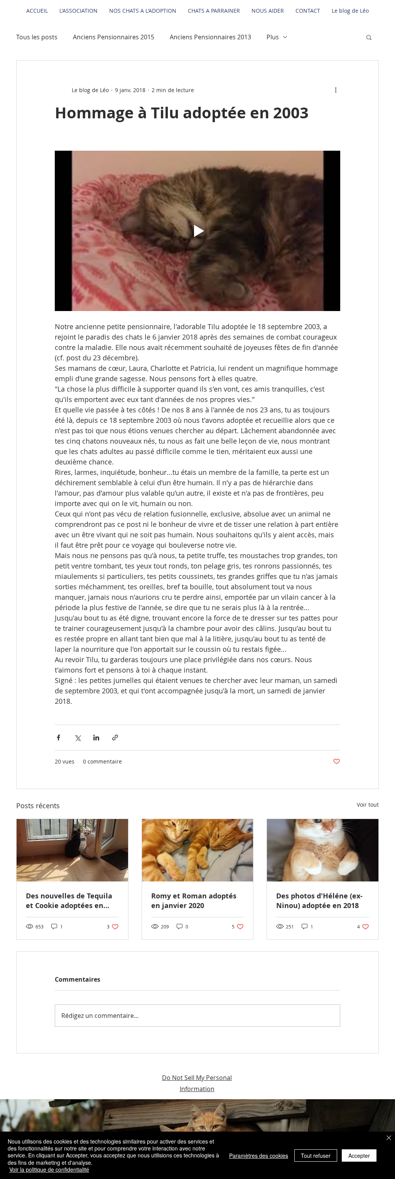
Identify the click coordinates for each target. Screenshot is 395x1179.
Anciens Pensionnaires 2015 (113, 37)
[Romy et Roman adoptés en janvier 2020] (197, 850)
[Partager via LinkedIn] (96, 737)
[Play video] (197, 231)
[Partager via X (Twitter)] (77, 737)
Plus (273, 37)
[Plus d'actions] (335, 89)
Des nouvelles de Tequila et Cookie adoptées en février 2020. (69, 900)
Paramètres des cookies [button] (258, 1155)
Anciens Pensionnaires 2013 (210, 37)
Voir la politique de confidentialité (49, 1169)
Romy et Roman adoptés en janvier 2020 (193, 900)
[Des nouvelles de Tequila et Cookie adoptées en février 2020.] (72, 850)
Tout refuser (316, 1155)
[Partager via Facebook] (58, 737)
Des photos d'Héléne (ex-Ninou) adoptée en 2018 (319, 900)
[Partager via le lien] (115, 737)
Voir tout (368, 804)
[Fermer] (388, 1138)
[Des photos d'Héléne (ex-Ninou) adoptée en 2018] (322, 850)
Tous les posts (36, 37)
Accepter (359, 1155)
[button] (369, 37)
